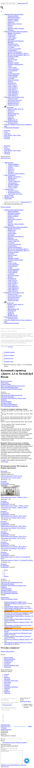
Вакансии (7, 691)
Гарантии (7, 688)
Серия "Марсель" (13, 91)
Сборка (6, 690)
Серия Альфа (12, 37)
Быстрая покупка (17, 395)
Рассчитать (4, 471)
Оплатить (7, 138)
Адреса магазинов (6, 401)
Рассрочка (7, 133)
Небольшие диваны (14, 17)
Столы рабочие (12, 70)
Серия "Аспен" (13, 87)
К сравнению (14, 406)
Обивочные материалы (11, 687)
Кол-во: (3, 739)
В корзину (11, 396)
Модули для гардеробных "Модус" (19, 55)
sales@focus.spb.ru (25, 701)
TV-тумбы (11, 47)
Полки (10, 66)
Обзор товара (5, 387)
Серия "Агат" (12, 84)
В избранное (13, 404)
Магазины (7, 130)
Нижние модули (13, 105)
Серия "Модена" (13, 94)
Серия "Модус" (13, 95)
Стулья (10, 72)
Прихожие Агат (13, 44)
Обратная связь (5, 725)
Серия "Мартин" (13, 92)
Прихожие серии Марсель (16, 41)
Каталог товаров (6, 207)
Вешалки (11, 42)
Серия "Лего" (12, 89)
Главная (6, 674)
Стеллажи (11, 58)
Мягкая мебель (8, 657)
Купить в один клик (20, 765)
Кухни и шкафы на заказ (11, 665)
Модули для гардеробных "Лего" (18, 53)
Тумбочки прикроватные (15, 64)
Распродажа (7, 662)
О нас (6, 132)
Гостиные (7, 663)
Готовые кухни (8, 358)
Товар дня (7, 693)
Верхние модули (13, 103)
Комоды (10, 61)
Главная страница (9, 352)
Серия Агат (11, 36)
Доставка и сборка (6, 403)
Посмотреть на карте (7, 705)
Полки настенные (13, 80)
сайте (4, 460)
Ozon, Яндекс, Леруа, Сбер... (12, 135)
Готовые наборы (13, 75)
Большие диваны (13, 19)
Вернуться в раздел (6, 386)
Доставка (7, 685)
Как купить (7, 682)
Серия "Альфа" (12, 86)
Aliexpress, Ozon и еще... (11, 680)
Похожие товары (6, 389)
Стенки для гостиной (14, 48)
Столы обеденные (13, 69)
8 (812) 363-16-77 (6, 158)
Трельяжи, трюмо (13, 62)
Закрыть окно (21, 3)
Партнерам (7, 667)
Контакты (7, 137)
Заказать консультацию (7, 651)
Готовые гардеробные (15, 52)
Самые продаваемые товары (9, 599)
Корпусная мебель (9, 659)
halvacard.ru (10, 346)
